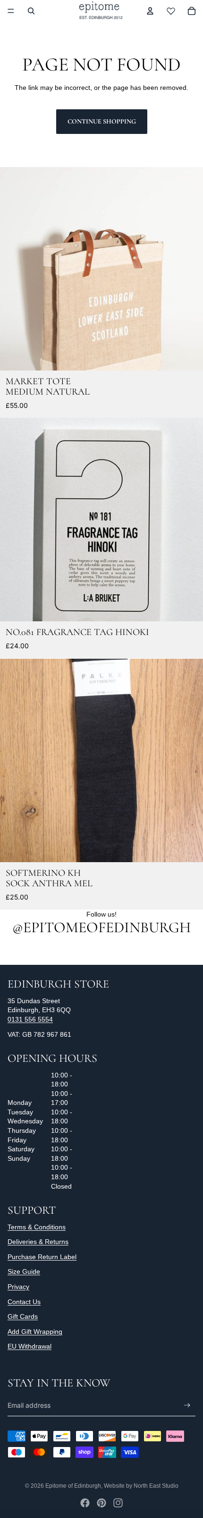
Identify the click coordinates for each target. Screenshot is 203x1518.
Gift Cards (23, 1316)
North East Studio (156, 1486)
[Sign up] (187, 1405)
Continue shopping (102, 121)
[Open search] (31, 10)
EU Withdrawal (29, 1346)
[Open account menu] (150, 10)
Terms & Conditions (37, 1227)
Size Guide (24, 1271)
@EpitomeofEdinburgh (101, 927)
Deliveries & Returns (38, 1241)
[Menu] (11, 11)
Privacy (18, 1286)
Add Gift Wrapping (35, 1331)
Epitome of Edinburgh (73, 1486)
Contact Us (24, 1302)
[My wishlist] (171, 10)
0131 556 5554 (30, 1019)
